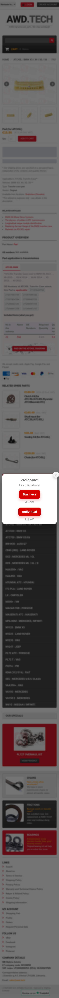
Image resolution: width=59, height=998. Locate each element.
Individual (29, 512)
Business (30, 494)
